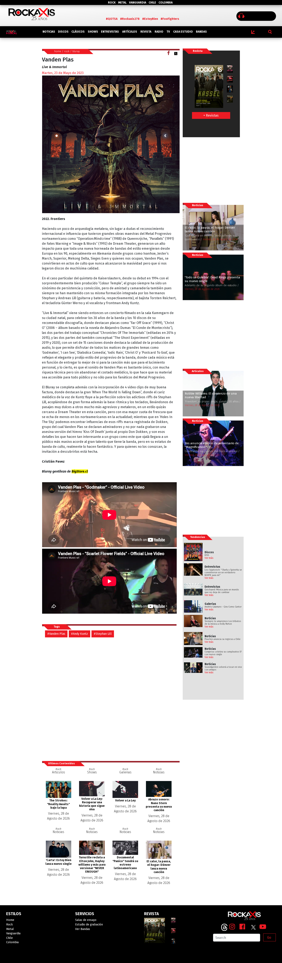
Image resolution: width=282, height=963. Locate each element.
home (57, 51)
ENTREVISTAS (110, 31)
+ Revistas (211, 115)
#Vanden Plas (56, 634)
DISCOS (63, 31)
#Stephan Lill (103, 634)
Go (269, 937)
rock (66, 51)
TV (168, 31)
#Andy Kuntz (79, 634)
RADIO (159, 31)
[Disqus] (111, 698)
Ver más (209, 558)
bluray (76, 51)
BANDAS (201, 31)
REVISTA (145, 31)
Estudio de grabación (89, 924)
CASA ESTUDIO (183, 31)
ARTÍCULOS (129, 31)
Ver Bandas (82, 929)
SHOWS (93, 31)
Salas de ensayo (85, 920)
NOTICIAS (49, 31)
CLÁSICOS (78, 31)
